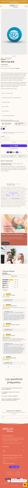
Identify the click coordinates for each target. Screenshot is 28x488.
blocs (7, 194)
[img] (8, 293)
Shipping (2, 66)
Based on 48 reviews (6, 274)
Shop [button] (4, 451)
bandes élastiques (15, 198)
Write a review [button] (14, 276)
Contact (4, 461)
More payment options (14, 148)
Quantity (3, 136)
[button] (1, 6)
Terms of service (18, 483)
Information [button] (6, 446)
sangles (13, 194)
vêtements (8, 195)
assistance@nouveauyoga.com (9, 463)
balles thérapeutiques (13, 192)
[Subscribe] (26, 417)
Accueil (2, 58)
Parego (2, 483)
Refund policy (6, 483)
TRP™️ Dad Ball (8, 58)
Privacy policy (12, 483)
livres (3, 198)
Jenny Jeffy (14, 482)
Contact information (14, 485)
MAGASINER (5, 243)
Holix (8, 482)
